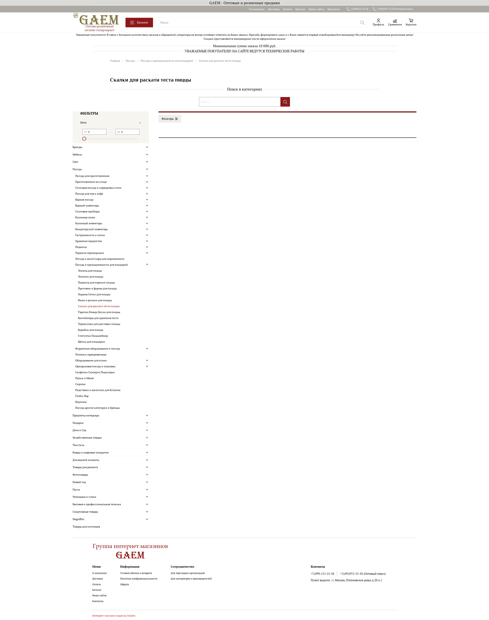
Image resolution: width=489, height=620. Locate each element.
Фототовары (80, 474)
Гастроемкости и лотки (90, 235)
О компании (257, 9)
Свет (75, 161)
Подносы (81, 247)
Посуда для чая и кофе (89, 193)
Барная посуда (84, 199)
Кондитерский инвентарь (91, 229)
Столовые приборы (87, 211)
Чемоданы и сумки (84, 497)
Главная (115, 60)
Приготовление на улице (91, 182)
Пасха (76, 489)
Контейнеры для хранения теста (98, 318)
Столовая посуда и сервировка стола (98, 187)
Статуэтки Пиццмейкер (93, 336)
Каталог (300, 9)
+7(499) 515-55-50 (322, 573)
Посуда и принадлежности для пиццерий (167, 60)
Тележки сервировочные (90, 354)
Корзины (81, 402)
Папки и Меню (84, 378)
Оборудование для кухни (91, 360)
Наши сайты (316, 9)
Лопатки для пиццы (90, 276)
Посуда (130, 60)
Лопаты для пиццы (90, 270)
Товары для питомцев (86, 526)
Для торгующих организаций (188, 573)
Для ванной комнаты (86, 460)
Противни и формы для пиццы (97, 288)
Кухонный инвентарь (88, 223)
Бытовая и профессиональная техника (97, 504)
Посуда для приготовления (92, 176)
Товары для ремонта (85, 467)
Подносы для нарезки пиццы (96, 282)
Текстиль (78, 445)
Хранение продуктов (88, 241)
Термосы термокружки (89, 253)
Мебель (77, 154)
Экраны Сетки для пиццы (94, 294)
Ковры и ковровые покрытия (90, 452)
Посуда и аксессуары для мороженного (99, 259)
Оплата (287, 9)
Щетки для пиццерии (91, 341)
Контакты (334, 9)
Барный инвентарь (87, 205)
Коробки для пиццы (90, 330)
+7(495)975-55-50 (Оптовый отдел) (395, 9)
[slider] (84, 139)
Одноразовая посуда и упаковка (95, 366)
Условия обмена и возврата (136, 573)
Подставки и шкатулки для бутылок (98, 390)
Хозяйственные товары (87, 437)
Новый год (79, 482)
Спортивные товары (85, 511)
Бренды (77, 147)
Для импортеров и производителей (191, 578)
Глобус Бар (82, 396)
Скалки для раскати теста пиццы (99, 306)
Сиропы (80, 384)
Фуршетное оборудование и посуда (97, 348)
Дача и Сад (79, 430)
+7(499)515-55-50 (359, 9)
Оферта (124, 584)
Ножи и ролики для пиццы (95, 300)
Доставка (274, 9)
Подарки (78, 423)
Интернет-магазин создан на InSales (113, 615)
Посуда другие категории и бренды (97, 408)
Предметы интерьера (86, 415)
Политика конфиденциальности (138, 578)
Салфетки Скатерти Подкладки (95, 372)
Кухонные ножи (85, 217)
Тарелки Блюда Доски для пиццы (99, 312)
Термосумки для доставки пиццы (99, 324)
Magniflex (78, 519)
